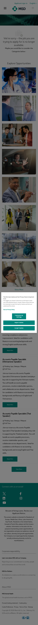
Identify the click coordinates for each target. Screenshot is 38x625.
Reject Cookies (19, 322)
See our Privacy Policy (9, 309)
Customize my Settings (19, 316)
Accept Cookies (19, 328)
